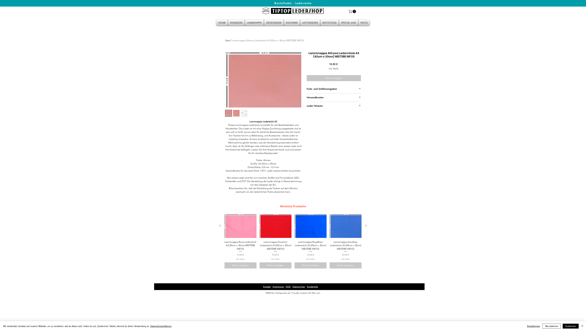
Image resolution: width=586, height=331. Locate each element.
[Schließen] (582, 326)
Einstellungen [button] (533, 326)
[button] (353, 11)
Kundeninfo (312, 286)
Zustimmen (570, 326)
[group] (293, 241)
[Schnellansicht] (240, 226)
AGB (288, 286)
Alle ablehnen (551, 326)
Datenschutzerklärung (161, 326)
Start (227, 40)
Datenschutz (298, 286)
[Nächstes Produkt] (366, 225)
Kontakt (267, 286)
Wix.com (316, 293)
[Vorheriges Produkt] (220, 225)
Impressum (279, 286)
